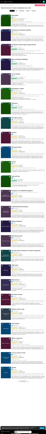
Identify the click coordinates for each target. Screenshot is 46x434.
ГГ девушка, (16, 37)
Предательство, (17, 125)
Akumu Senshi (16, 208)
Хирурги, (25, 183)
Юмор (20, 21)
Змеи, (23, 374)
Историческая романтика (24, 182)
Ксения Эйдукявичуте (17, 281)
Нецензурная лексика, (40, 228)
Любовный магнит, (25, 330)
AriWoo (14, 296)
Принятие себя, (30, 214)
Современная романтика (19, 36)
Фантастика (34, 212)
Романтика (27, 36)
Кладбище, (16, 66)
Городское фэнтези (24, 212)
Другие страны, (33, 228)
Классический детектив (25, 344)
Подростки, (29, 66)
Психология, (40, 81)
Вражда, (22, 199)
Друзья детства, (17, 22)
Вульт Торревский (16, 237)
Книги (2, 5)
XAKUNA (14, 369)
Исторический (32, 50)
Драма (22, 21)
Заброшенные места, (32, 345)
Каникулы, (42, 345)
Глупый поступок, (33, 316)
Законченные (22, 10)
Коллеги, (32, 243)
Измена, (28, 139)
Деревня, (16, 287)
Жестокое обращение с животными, (21, 110)
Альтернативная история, (19, 301)
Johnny (14, 46)
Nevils (14, 163)
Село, (44, 81)
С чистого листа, (27, 199)
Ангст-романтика (26, 329)
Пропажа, (20, 374)
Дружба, (16, 139)
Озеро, (22, 228)
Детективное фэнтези (22, 153)
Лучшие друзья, (42, 22)
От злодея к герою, (34, 139)
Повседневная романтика (20, 123)
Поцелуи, (33, 37)
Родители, (23, 22)
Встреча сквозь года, (34, 199)
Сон (14, 134)
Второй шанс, (28, 243)
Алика (14, 61)
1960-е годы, (16, 52)
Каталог (2, 433)
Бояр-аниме (39, 212)
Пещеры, (22, 287)
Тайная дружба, (27, 316)
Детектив (43, 271)
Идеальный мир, (42, 199)
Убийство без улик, (28, 374)
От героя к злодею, (18, 169)
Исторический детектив (23, 271)
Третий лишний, (39, 125)
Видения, (16, 154)
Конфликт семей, (38, 243)
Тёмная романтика (32, 79)
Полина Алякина (16, 252)
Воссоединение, (22, 243)
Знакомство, (18, 228)
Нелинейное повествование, (40, 154)
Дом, (23, 66)
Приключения (37, 50)
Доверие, (29, 125)
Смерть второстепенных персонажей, (38, 110)
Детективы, (41, 301)
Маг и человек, (21, 154)
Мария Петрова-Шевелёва (18, 119)
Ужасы (16, 65)
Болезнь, (18, 183)
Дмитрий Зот (15, 325)
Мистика (16, 21)
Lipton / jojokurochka (17, 90)
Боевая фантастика (27, 94)
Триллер (16, 50)
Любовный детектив (37, 36)
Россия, (25, 66)
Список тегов (6, 5)
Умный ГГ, (44, 330)
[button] (30, 432)
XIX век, (20, 66)
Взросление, (16, 243)
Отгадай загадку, (35, 169)
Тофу (14, 17)
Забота (25, 360)
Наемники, (37, 37)
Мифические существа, (22, 214)
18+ (16, 10)
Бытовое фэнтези (28, 21)
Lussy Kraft (15, 193)
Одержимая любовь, (34, 81)
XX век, (20, 37)
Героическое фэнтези (31, 153)
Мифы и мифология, (31, 183)
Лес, (15, 81)
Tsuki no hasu (15, 31)
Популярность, (38, 374)
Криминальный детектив (36, 271)
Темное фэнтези (35, 94)
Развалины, (36, 301)
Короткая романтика (34, 182)
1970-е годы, (28, 52)
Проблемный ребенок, (29, 22)
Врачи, (15, 183)
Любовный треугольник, (22, 139)
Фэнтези (39, 94)
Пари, (41, 214)
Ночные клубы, (17, 199)
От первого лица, (26, 81)
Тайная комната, (17, 345)
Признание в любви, (41, 316)
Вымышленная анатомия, (29, 301)
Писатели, (41, 37)
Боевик (21, 94)
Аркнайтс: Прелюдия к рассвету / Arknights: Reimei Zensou (26, 192)
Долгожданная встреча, (19, 316)
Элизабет (15, 354)
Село (32, 52)
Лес (24, 287)
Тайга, (42, 374)
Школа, (37, 22)
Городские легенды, (39, 183)
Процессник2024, (19, 81)
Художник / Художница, (26, 37)
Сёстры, (22, 345)
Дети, (35, 22)
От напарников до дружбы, (29, 154)
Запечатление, (26, 228)
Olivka (14, 75)
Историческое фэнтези (39, 153)
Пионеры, (16, 272)
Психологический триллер (23, 50)
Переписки (34, 10)
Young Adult (42, 123)
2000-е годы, (16, 360)
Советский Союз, (23, 52)
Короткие (28, 10)
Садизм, (33, 374)
